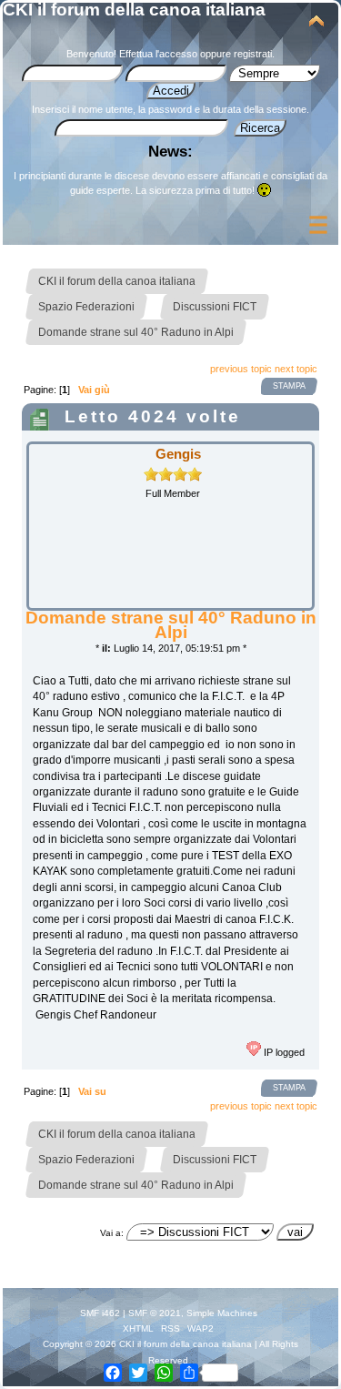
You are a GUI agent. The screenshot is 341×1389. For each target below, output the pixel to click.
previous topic (241, 368)
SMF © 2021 (154, 1313)
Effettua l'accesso (158, 53)
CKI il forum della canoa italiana (134, 9)
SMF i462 (100, 1313)
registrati (253, 53)
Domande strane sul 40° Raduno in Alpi (170, 625)
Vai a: (112, 1233)
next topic (296, 368)
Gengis (178, 453)
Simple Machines (221, 1313)
